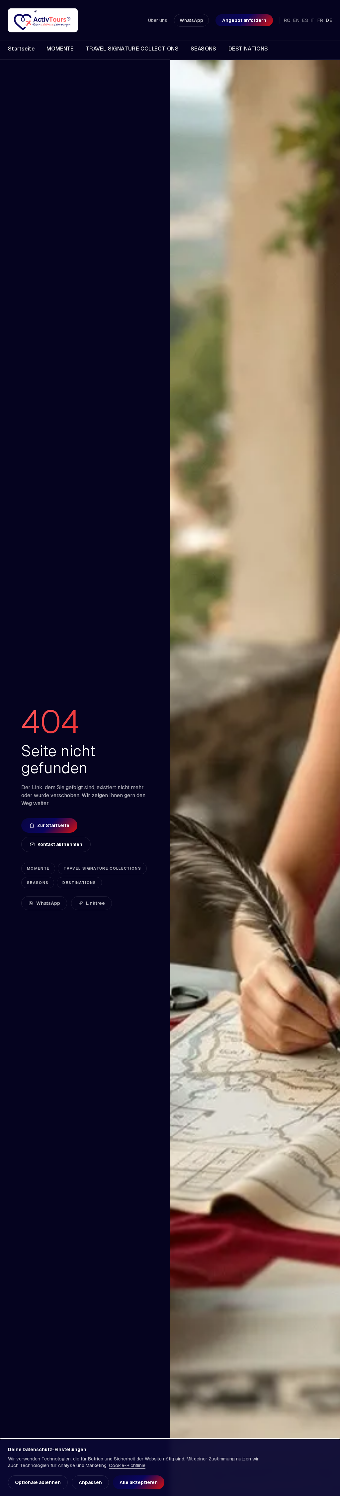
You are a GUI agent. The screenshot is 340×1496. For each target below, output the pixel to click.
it (313, 20)
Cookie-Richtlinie (127, 1465)
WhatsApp (191, 20)
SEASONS (37, 882)
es (305, 20)
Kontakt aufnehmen (60, 844)
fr (320, 20)
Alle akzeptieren (139, 1482)
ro (287, 20)
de (329, 20)
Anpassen (90, 1482)
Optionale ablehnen (38, 1482)
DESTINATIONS (79, 882)
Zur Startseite (53, 825)
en (296, 20)
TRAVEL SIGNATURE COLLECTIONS (102, 868)
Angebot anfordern (244, 20)
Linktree (95, 903)
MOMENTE (38, 868)
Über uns (157, 20)
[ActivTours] (43, 20)
